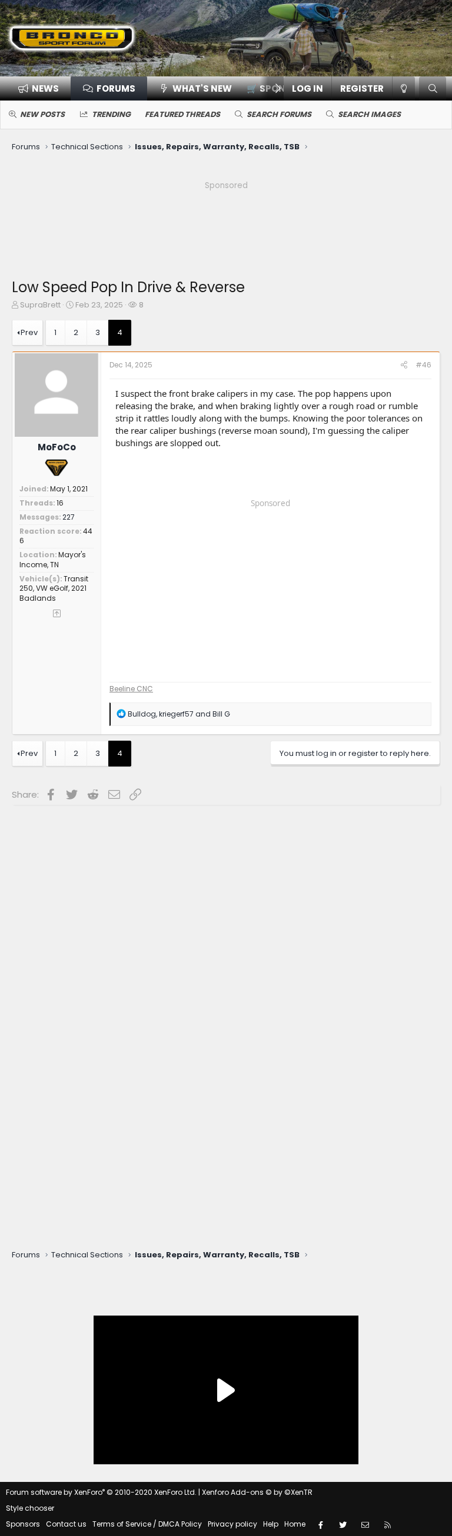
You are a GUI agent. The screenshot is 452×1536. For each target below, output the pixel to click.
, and (179, 714)
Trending (111, 114)
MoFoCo (57, 447)
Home (294, 1524)
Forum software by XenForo (101, 1492)
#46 (423, 365)
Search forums (279, 114)
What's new (202, 88)
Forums (116, 88)
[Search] (432, 88)
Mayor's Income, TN (52, 560)
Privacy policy (232, 1524)
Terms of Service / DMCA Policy (147, 1524)
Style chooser (30, 1508)
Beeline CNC (131, 689)
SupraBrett (40, 304)
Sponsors (23, 1524)
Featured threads (182, 114)
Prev (29, 332)
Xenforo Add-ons (257, 1492)
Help (270, 1524)
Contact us (66, 1524)
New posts (42, 114)
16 (60, 503)
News (45, 88)
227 (68, 517)
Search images (369, 114)
